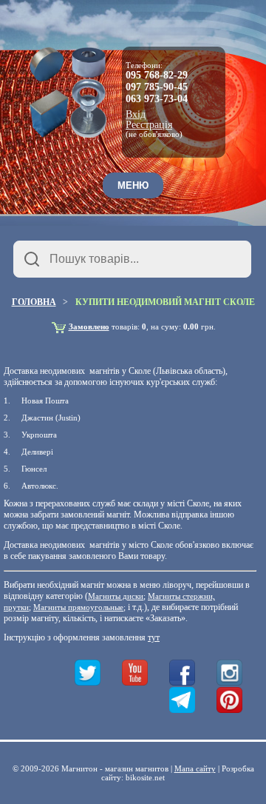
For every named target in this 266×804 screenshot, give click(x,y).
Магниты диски (115, 596)
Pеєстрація (149, 125)
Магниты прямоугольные (78, 607)
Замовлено (89, 326)
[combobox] (132, 259)
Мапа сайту (195, 768)
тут (154, 637)
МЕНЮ (133, 185)
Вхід (136, 114)
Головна (34, 302)
